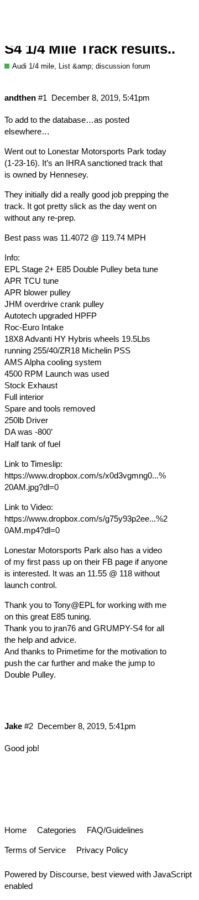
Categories (56, 830)
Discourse (68, 874)
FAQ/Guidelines (115, 830)
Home (15, 830)
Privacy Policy (102, 850)
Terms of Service (35, 850)
